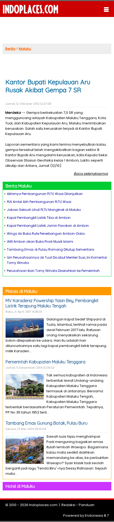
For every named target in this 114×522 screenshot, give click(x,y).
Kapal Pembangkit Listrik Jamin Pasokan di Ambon (48, 225)
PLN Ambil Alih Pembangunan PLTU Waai (39, 201)
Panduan (86, 504)
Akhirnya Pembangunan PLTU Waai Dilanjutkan (45, 194)
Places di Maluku (21, 291)
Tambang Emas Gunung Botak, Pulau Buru (46, 423)
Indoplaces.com (43, 504)
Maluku (25, 48)
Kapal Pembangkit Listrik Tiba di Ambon (39, 217)
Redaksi (68, 504)
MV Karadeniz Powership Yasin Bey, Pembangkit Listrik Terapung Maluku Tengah (52, 303)
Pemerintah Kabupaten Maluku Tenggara (45, 361)
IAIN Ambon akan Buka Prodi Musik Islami (40, 241)
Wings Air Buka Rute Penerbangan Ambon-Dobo (46, 233)
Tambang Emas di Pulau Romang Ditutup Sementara (50, 249)
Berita (10, 48)
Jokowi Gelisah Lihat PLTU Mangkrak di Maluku (44, 209)
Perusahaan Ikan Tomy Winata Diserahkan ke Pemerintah (53, 270)
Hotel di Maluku (20, 486)
